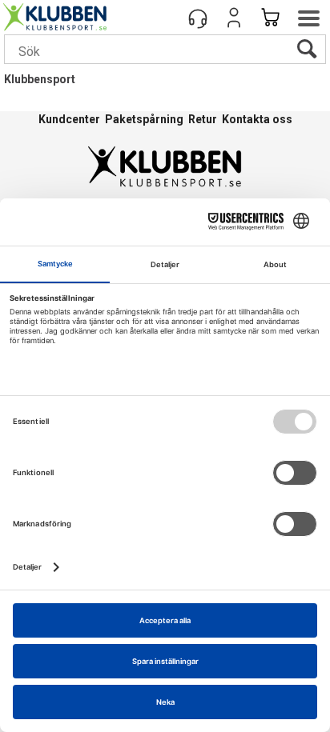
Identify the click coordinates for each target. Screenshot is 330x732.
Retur (202, 119)
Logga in (234, 18)
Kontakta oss (257, 119)
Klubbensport (39, 79)
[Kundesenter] (198, 18)
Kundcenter (69, 119)
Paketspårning (144, 119)
